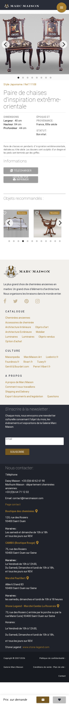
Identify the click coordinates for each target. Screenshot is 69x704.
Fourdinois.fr (12, 361)
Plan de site (59, 667)
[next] (63, 44)
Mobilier (40, 332)
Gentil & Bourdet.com (17, 366)
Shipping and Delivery (17, 391)
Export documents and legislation (24, 396)
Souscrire (17, 451)
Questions (53, 396)
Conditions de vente (42, 667)
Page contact (13, 504)
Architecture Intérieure (18, 327)
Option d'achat (13, 341)
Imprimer (21, 179)
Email (9, 438)
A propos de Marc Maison (19, 382)
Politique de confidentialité (52, 658)
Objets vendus (47, 336)
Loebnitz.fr (52, 357)
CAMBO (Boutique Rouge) (22, 542)
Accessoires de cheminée (19, 322)
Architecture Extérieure (18, 332)
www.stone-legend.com (36, 647)
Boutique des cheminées (22, 511)
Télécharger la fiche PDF (20, 171)
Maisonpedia (12, 357)
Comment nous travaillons (20, 386)
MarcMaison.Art (33, 357)
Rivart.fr (28, 361)
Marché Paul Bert (17, 578)
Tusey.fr (41, 361)
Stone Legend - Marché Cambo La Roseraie (32, 606)
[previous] (6, 44)
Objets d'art (41, 327)
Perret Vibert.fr (41, 366)
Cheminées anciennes (17, 317)
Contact (61, 676)
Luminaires (11, 336)
